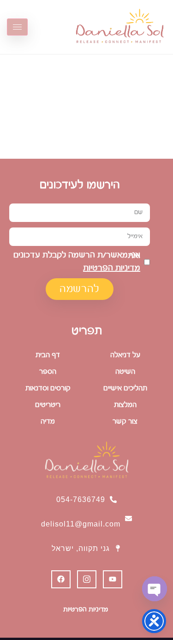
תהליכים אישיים (125, 388)
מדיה (48, 421)
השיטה (125, 372)
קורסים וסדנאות (48, 388)
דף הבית (48, 355)
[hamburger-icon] (17, 27)
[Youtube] (112, 579)
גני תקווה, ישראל (81, 548)
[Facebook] (61, 579)
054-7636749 (80, 499)
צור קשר (125, 421)
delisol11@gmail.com (80, 524)
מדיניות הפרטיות (111, 268)
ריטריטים (47, 405)
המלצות (125, 405)
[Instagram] (86, 579)
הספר (47, 372)
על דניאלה (125, 355)
